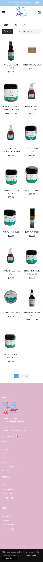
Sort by (17, 31)
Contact (5, 471)
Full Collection (7, 516)
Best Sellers (7, 521)
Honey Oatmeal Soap (32, 65)
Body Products (8, 529)
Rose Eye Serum (32, 232)
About (4, 462)
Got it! (9, 558)
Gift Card (5, 458)
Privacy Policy (7, 498)
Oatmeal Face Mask (11, 232)
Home (4, 449)
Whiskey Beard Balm (11, 313)
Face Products (8, 525)
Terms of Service (8, 502)
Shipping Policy (8, 493)
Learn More (31, 555)
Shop (4, 454)
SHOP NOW (37, 3)
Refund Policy (7, 489)
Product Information (10, 466)
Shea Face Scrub (32, 190)
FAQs (4, 485)
